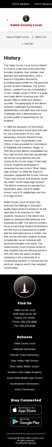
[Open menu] (7, 20)
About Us (40, 37)
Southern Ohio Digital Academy (24, 372)
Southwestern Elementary (24, 383)
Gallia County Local (17, 37)
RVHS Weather (21, 4)
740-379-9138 (27, 325)
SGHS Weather (43, 4)
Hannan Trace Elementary (24, 354)
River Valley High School (24, 360)
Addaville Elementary (24, 349)
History (29, 44)
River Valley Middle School (24, 366)
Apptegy (32, 443)
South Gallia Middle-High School (24, 377)
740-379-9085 (29, 321)
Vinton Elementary (24, 389)
